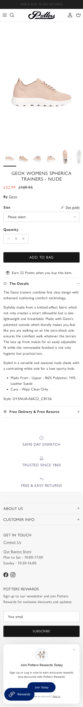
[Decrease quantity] (7, 239)
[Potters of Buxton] (41, 15)
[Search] (14, 15)
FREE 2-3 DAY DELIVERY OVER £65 (41, 6)
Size (6, 207)
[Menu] (4, 15)
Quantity (10, 229)
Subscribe (41, 631)
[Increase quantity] (24, 239)
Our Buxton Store (17, 551)
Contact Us (12, 542)
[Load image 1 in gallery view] (41, 83)
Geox (13, 197)
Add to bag (41, 257)
